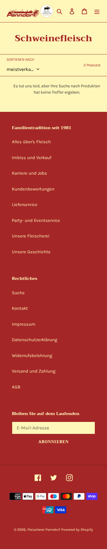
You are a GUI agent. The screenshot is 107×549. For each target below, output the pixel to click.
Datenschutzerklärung (34, 339)
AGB (16, 387)
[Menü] (97, 11)
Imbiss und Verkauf (31, 157)
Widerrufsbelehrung (32, 355)
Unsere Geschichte (31, 251)
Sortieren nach (20, 59)
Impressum (23, 324)
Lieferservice (24, 204)
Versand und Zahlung (33, 371)
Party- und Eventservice (36, 220)
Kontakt (20, 308)
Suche (18, 292)
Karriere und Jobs (29, 173)
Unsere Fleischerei (30, 236)
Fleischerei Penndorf (43, 529)
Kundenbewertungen (33, 189)
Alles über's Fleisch (31, 141)
